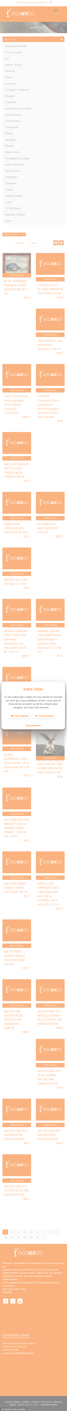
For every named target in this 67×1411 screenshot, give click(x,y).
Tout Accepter (45, 715)
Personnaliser (33, 725)
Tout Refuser (21, 715)
